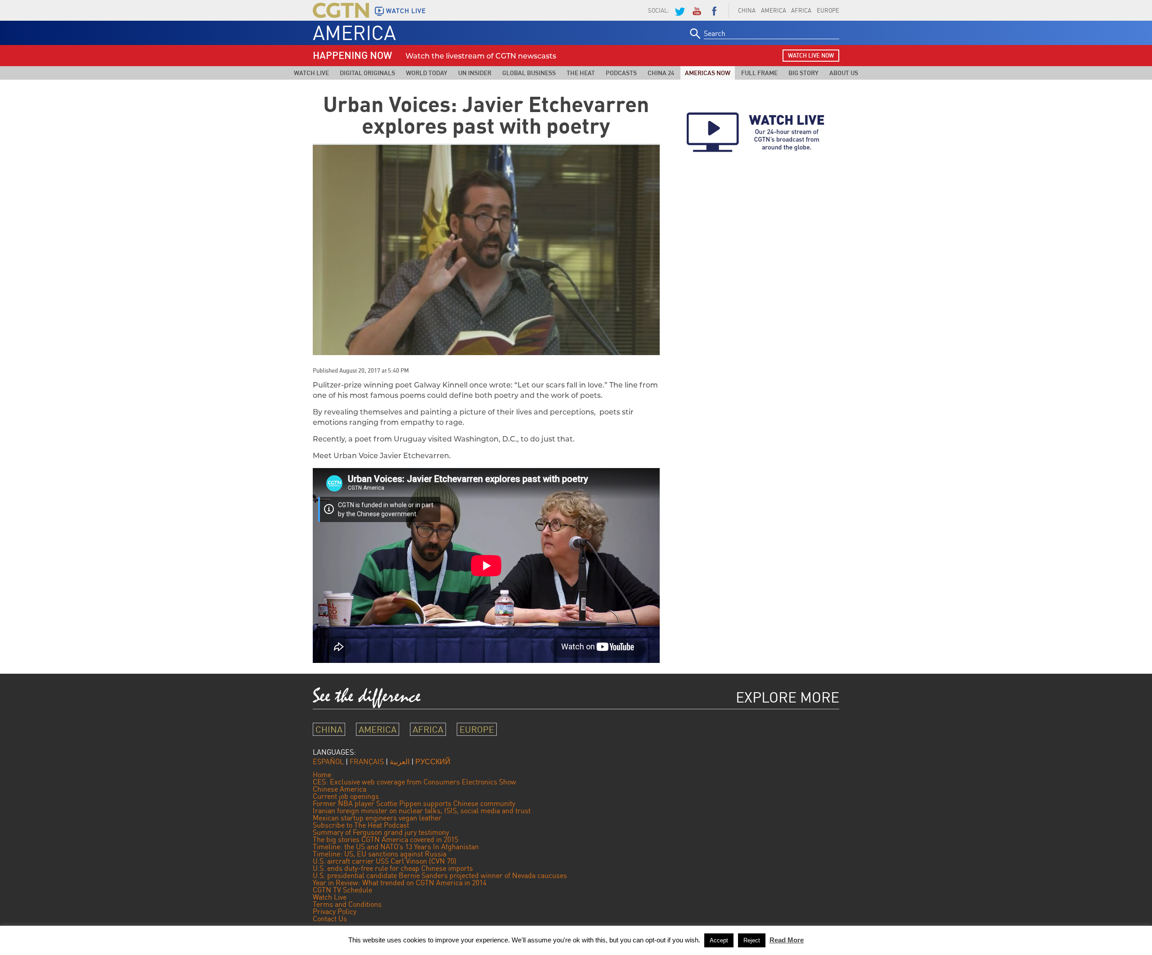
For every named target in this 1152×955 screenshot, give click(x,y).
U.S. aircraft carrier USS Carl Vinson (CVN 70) (384, 860)
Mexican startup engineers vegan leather (377, 817)
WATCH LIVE (406, 11)
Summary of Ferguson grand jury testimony (381, 832)
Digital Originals (367, 72)
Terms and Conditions (347, 904)
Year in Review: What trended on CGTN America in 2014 (399, 882)
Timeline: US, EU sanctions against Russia (379, 853)
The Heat (581, 72)
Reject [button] (751, 940)
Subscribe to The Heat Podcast (361, 824)
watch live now (811, 55)
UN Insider (474, 72)
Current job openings (346, 796)
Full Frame (759, 72)
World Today (426, 72)
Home (322, 774)
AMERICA (773, 10)
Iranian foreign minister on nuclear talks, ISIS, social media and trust (422, 810)
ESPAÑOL (328, 761)
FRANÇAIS (367, 761)
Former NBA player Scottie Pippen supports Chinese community (414, 803)
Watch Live (311, 72)
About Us (843, 72)
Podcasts (621, 72)
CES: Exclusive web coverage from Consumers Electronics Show (414, 781)
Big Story (803, 72)
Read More (787, 940)
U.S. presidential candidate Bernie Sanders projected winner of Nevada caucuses (440, 875)
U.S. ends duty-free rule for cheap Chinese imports (393, 868)
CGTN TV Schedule (342, 889)
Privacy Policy (334, 911)
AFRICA (801, 10)
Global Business (529, 72)
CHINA (747, 10)
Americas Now (707, 72)
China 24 (661, 72)
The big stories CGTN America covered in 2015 (385, 839)
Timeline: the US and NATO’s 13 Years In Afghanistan (396, 846)
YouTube (696, 10)
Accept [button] (719, 940)
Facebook (714, 10)
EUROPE (828, 10)
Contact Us (330, 918)
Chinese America (339, 788)
